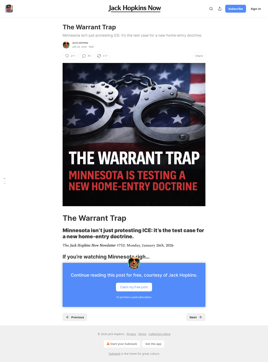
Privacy (131, 334)
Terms (142, 334)
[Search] (211, 9)
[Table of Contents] (4, 181)
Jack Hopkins (80, 43)
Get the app (153, 344)
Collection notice (159, 334)
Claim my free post (134, 287)
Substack (114, 354)
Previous (77, 317)
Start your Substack (123, 344)
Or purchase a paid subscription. (134, 297)
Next (193, 317)
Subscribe (235, 9)
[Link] (57, 218)
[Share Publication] (220, 9)
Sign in (256, 9)
